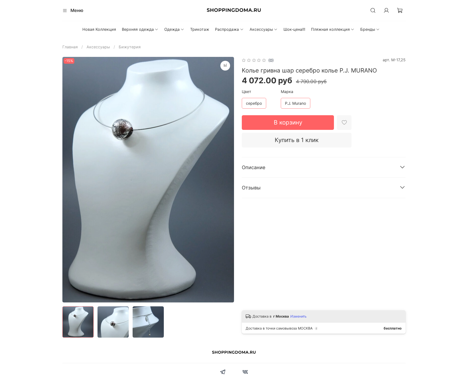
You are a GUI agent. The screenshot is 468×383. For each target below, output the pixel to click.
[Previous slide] (70, 180)
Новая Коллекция (99, 29)
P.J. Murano (295, 103)
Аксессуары (261, 29)
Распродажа (227, 29)
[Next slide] (226, 180)
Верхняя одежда (138, 29)
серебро (254, 103)
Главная (70, 46)
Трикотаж (199, 29)
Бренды (367, 29)
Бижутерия (130, 46)
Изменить (298, 316)
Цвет (246, 91)
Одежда (172, 29)
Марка (287, 91)
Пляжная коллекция (330, 29)
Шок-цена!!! (294, 29)
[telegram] (223, 372)
